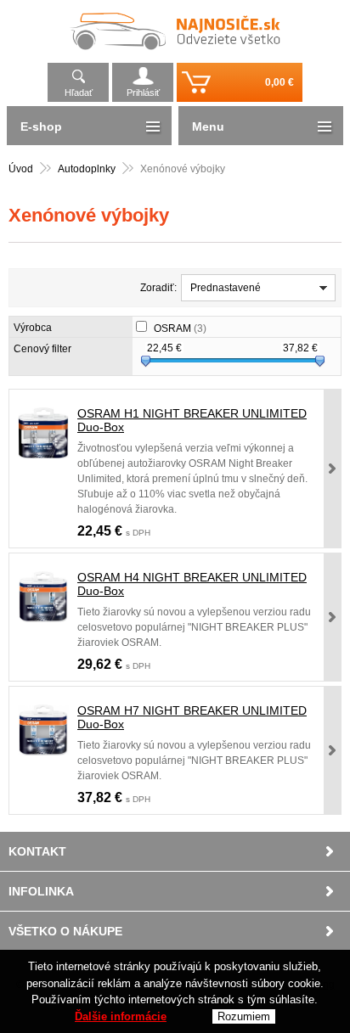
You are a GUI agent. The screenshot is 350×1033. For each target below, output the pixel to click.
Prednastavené (225, 288)
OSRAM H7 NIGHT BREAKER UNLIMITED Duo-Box (192, 717)
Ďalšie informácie (121, 1016)
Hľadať (79, 92)
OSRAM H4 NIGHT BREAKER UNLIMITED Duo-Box (192, 584)
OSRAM (180, 328)
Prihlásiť (143, 92)
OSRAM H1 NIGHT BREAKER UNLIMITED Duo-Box (192, 420)
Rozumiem (243, 1016)
